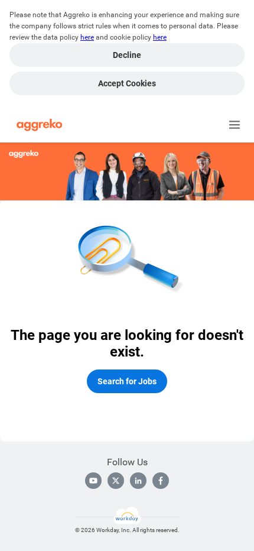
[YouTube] (93, 480)
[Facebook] (160, 480)
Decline (127, 55)
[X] (116, 480)
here (87, 37)
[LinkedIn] (138, 480)
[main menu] (234, 124)
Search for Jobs (127, 381)
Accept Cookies (127, 83)
